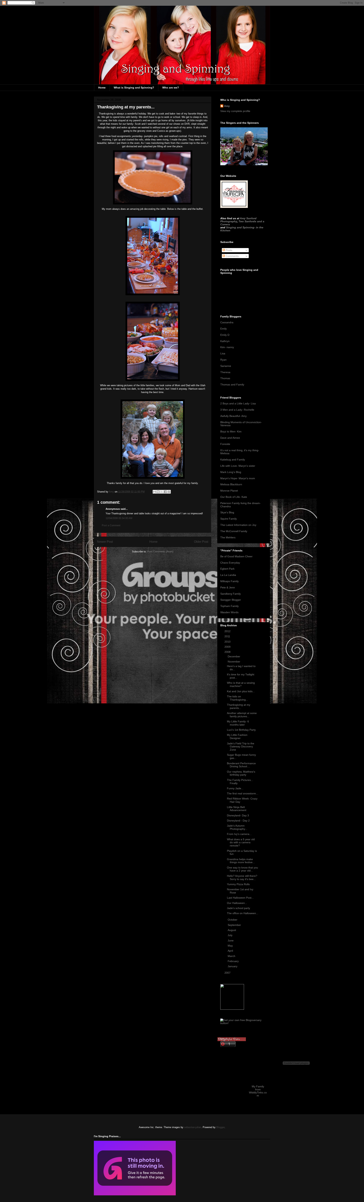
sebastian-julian (192, 1127)
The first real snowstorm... (242, 793)
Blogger (220, 1127)
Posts (228, 250)
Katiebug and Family (232, 459)
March (232, 956)
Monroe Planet (229, 490)
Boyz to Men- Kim (231, 431)
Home (102, 87)
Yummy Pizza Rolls (238, 884)
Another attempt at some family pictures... (242, 715)
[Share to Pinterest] (169, 492)
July (230, 935)
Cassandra (226, 322)
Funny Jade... (235, 788)
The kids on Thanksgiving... (237, 698)
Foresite (225, 444)
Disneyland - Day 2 (238, 820)
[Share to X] (162, 492)
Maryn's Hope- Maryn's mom (237, 478)
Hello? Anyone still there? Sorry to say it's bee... (242, 877)
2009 (227, 646)
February (233, 961)
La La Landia (228, 574)
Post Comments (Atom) (160, 551)
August (232, 930)
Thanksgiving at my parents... (238, 706)
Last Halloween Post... (240, 897)
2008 (227, 651)
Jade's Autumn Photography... (237, 827)
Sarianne (225, 365)
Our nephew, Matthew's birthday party (241, 773)
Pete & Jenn (227, 587)
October (233, 919)
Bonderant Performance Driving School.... (241, 765)
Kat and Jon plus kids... (241, 691)
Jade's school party (238, 908)
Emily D (224, 334)
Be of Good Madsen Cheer (236, 556)
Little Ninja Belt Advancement (236, 809)
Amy (227, 105)
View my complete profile (235, 111)
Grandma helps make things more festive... (241, 861)
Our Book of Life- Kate (233, 496)
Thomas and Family (232, 384)
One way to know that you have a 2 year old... (242, 869)
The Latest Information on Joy (238, 524)
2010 (227, 641)
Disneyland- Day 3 (238, 815)
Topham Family (229, 606)
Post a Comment (111, 525)
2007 (227, 972)
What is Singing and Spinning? (134, 87)
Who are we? (170, 87)
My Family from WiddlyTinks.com (258, 1091)
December (234, 656)
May (231, 945)
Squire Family (228, 518)
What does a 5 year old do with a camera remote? (241, 842)
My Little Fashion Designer (237, 736)
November (234, 661)
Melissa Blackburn (231, 484)
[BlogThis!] (158, 492)
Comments (232, 256)
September (235, 924)
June (231, 940)
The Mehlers (227, 537)
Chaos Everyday (230, 562)
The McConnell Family (233, 531)
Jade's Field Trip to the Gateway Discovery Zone (240, 746)
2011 (227, 636)
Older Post (201, 541)
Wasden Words (229, 612)
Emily (223, 328)
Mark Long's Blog (230, 472)
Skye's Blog (227, 512)
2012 (227, 631)
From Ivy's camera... (239, 834)
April (231, 950)
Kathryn (225, 341)
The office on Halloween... (242, 913)
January (233, 966)
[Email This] (154, 492)
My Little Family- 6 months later (238, 723)
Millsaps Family (229, 581)
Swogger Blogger (230, 599)
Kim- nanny (227, 347)
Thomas (225, 378)
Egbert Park (227, 568)
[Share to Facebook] (165, 492)
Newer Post (105, 541)
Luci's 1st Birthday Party (241, 729)
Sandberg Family (230, 593)
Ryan (223, 359)
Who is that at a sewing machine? (241, 684)
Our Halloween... (237, 902)
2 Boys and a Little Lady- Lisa (238, 403)
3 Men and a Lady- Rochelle (237, 409)
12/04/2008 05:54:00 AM (119, 518)
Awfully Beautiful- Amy (233, 415)
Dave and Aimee (230, 437)
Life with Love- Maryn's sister (237, 465)
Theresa (225, 372)
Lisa (222, 353)
